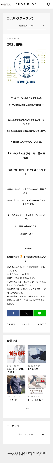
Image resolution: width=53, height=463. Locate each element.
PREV (12, 324)
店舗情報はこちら (26, 25)
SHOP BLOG (26, 4)
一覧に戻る (26, 324)
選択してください (26, 434)
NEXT (41, 324)
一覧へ (26, 408)
